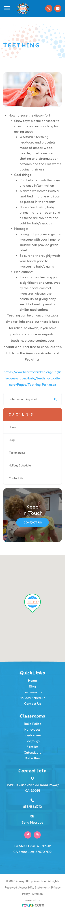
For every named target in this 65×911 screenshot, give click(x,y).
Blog (12, 440)
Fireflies (32, 747)
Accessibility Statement (33, 887)
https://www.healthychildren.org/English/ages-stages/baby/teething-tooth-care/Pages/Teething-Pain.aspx (32, 378)
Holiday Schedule (20, 465)
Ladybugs (32, 741)
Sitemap (37, 894)
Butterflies (32, 758)
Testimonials (17, 452)
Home (12, 427)
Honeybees (32, 729)
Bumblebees (32, 735)
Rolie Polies (32, 724)
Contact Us (16, 478)
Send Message (32, 822)
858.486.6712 (32, 806)
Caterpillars (32, 752)
